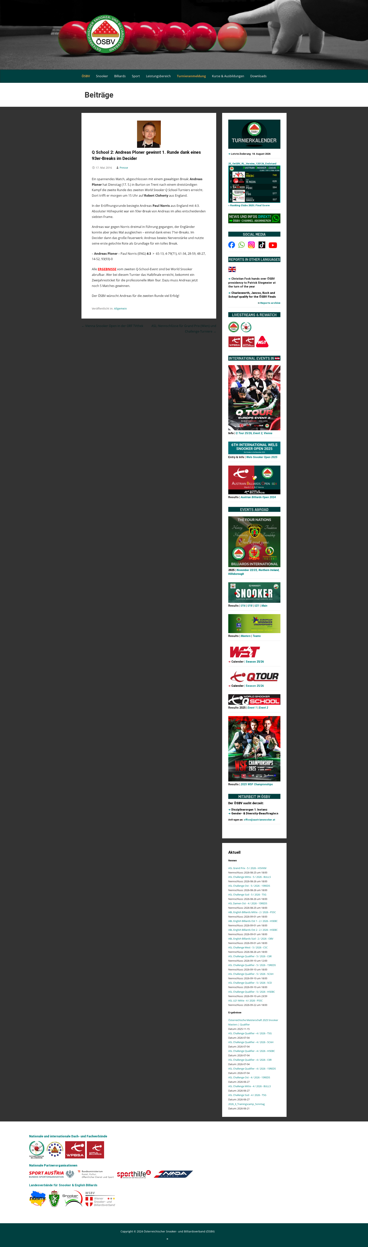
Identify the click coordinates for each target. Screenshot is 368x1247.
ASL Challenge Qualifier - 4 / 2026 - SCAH (251, 1042)
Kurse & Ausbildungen (228, 76)
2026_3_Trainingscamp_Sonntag (246, 1104)
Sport (136, 76)
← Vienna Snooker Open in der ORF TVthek (112, 326)
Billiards (120, 76)
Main (264, 605)
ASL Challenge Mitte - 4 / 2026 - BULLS (249, 1086)
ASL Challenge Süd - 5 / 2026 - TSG (247, 894)
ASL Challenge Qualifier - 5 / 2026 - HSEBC (251, 991)
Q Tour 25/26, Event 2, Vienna (254, 433)
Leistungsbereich (158, 76)
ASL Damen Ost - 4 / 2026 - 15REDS (247, 903)
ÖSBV (86, 76)
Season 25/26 (255, 661)
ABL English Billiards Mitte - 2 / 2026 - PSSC (252, 912)
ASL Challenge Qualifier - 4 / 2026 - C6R (250, 1059)
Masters (246, 636)
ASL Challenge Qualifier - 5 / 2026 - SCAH (251, 974)
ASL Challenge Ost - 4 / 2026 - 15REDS (249, 1077)
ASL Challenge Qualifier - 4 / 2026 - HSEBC (251, 1051)
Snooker (102, 76)
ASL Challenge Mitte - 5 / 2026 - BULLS (249, 877)
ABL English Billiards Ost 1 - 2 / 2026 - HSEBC (253, 921)
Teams (257, 636)
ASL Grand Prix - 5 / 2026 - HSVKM (247, 868)
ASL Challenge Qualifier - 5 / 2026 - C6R (250, 956)
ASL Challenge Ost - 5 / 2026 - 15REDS (249, 885)
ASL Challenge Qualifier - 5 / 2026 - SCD (250, 982)
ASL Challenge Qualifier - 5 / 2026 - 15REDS (252, 965)
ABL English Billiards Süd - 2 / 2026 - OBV (250, 938)
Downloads (258, 76)
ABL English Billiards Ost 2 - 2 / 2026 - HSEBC (253, 930)
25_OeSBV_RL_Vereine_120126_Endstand (252, 163)
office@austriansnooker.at (259, 819)
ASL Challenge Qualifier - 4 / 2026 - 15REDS (252, 1068)
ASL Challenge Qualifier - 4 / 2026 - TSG (250, 1033)
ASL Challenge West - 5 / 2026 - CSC (248, 947)
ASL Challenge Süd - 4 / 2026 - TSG (247, 1095)
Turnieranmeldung (191, 76)
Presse (124, 167)
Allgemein (120, 308)
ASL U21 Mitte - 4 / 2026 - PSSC (245, 1000)
